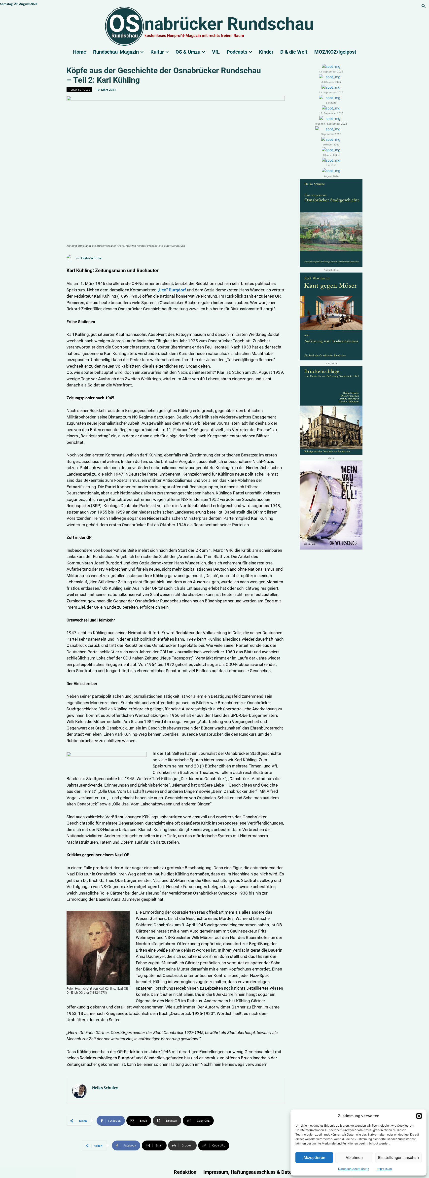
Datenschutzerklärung (353, 1169)
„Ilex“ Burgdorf (171, 289)
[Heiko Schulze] (71, 258)
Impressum (384, 1169)
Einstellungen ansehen (398, 1157)
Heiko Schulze (79, 89)
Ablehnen (354, 1157)
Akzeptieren (314, 1157)
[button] (419, 1115)
